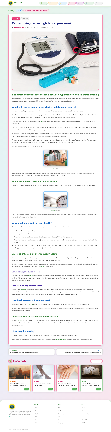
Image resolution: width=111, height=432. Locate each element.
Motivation (61, 420)
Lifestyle (60, 417)
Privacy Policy (85, 414)
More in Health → (96, 361)
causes (30, 304)
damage (30, 276)
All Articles (84, 411)
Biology (37, 408)
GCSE (59, 408)
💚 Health (71, 3)
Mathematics (38, 423)
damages (23, 290)
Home (11, 10)
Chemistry (37, 411)
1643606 (53, 210)
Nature (36, 417)
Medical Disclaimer (86, 420)
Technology (61, 414)
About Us (84, 408)
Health (19, 10)
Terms (83, 417)
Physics (37, 414)
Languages (61, 423)
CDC (41, 121)
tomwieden (53, 169)
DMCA (83, 423)
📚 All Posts (89, 3)
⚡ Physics (62, 3)
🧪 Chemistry (53, 3)
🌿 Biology (43, 3)
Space (36, 420)
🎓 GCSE (80, 3)
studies (42, 267)
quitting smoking (60, 339)
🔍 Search (98, 3)
